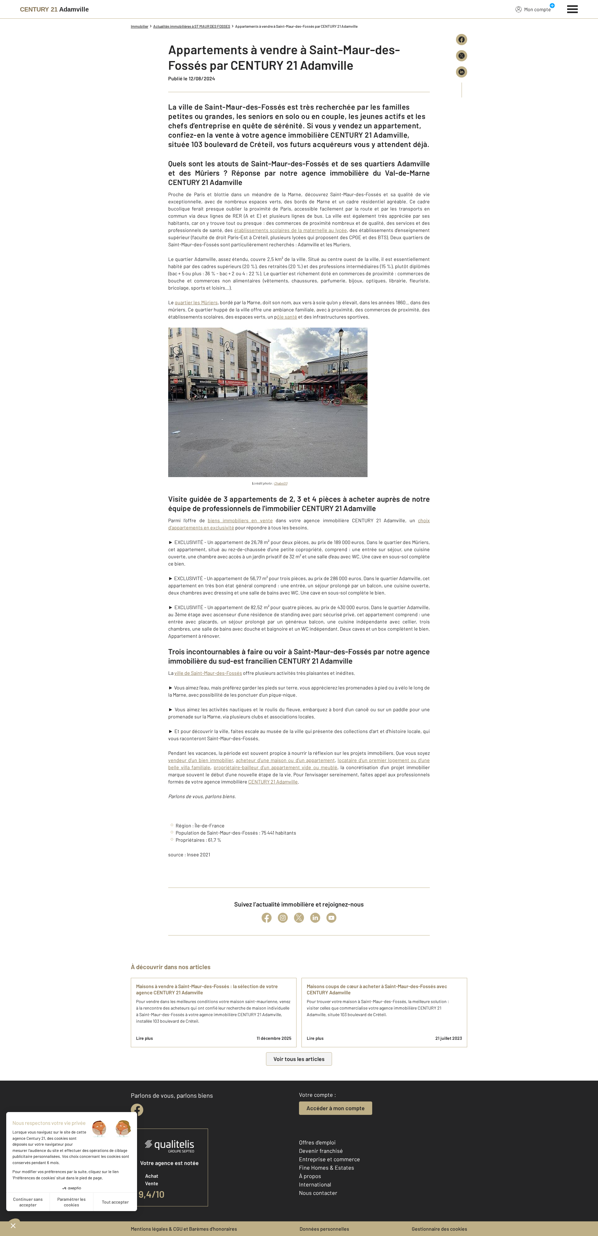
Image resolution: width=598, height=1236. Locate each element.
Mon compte (537, 9)
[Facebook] (267, 918)
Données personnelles (324, 1229)
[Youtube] (331, 918)
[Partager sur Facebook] (461, 39)
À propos (310, 1175)
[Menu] (572, 8)
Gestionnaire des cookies (439, 1229)
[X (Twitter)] (299, 918)
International (315, 1184)
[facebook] (137, 1110)
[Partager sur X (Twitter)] (461, 55)
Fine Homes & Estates (326, 1167)
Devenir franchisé (321, 1150)
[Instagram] (283, 918)
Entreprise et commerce (329, 1159)
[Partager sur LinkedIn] (461, 72)
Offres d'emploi (317, 1142)
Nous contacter (318, 1192)
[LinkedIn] (315, 918)
